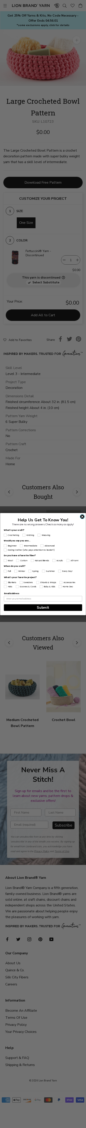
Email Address (11, 593)
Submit (43, 607)
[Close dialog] (82, 516)
